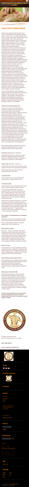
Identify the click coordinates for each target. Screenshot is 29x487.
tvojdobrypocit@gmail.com (7, 417)
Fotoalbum (9, 381)
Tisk (17, 484)
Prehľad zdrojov (5, 464)
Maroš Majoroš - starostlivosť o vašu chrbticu (14, 4)
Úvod (4, 24)
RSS (11, 484)
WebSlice (14, 484)
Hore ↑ (13, 485)
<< (2, 445)
